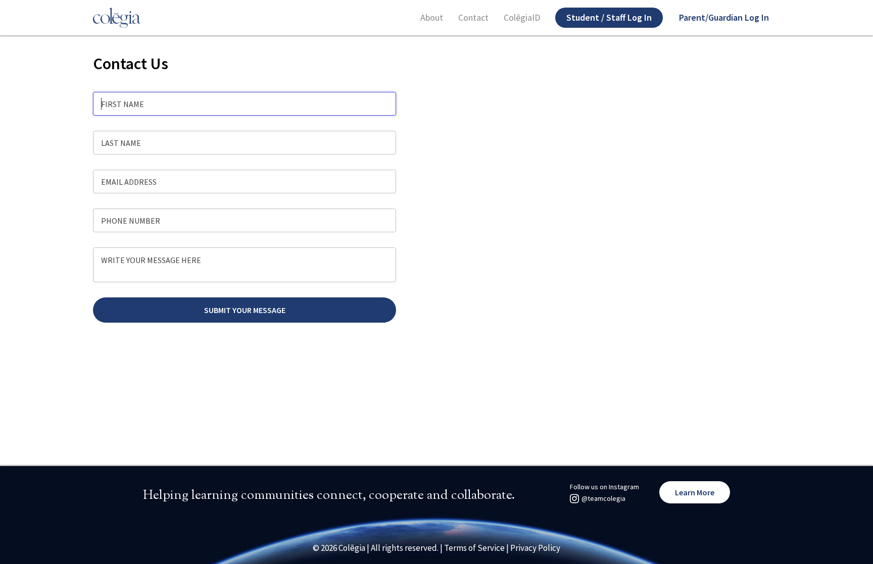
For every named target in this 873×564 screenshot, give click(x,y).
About (431, 17)
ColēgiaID (522, 17)
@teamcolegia (603, 498)
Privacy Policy (535, 547)
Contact (473, 17)
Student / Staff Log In (609, 17)
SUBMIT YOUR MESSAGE (244, 310)
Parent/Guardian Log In (724, 17)
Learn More (694, 492)
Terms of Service (474, 547)
